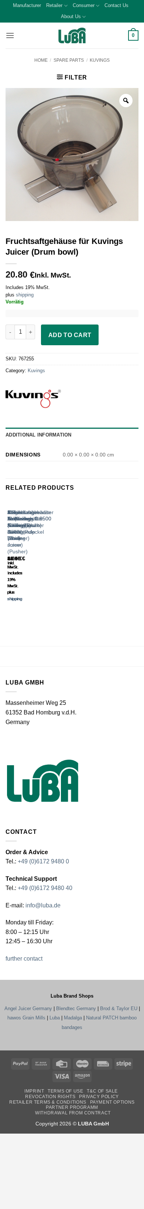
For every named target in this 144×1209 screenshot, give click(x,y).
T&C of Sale (102, 1091)
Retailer (54, 5)
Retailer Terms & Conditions (47, 1102)
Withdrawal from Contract (73, 1112)
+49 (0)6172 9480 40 (45, 888)
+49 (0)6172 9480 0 (43, 861)
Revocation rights (50, 1096)
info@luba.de (42, 905)
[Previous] (9, 557)
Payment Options (112, 1102)
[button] (10, 35)
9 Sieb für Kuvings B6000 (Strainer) (18, 525)
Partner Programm (72, 1107)
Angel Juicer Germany (28, 1008)
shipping (25, 295)
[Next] (29, 557)
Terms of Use (65, 1091)
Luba (54, 1017)
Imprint (34, 1091)
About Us (71, 16)
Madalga (73, 1017)
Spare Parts (69, 60)
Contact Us (116, 5)
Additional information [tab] (39, 435)
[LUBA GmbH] (72, 36)
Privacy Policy (99, 1096)
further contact (24, 958)
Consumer (84, 5)
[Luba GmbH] (43, 780)
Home (41, 60)
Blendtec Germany (76, 1008)
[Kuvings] (45, 399)
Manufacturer (27, 5)
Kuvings (100, 60)
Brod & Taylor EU (118, 1008)
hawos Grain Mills (26, 1017)
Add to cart (70, 335)
